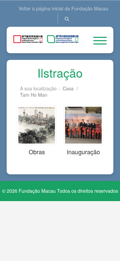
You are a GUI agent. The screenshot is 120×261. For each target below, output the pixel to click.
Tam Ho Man (33, 94)
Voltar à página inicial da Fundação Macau (63, 8)
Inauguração (83, 151)
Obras (37, 151)
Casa (68, 88)
